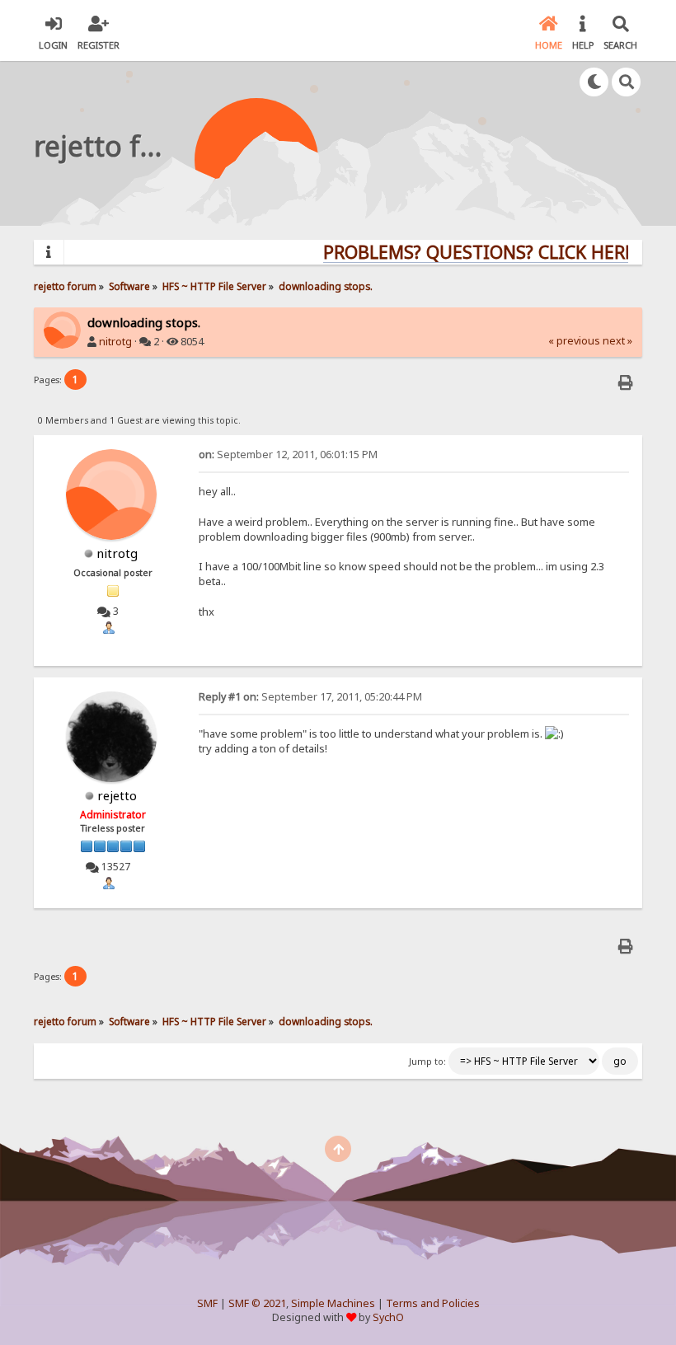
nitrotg (115, 342)
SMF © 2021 (257, 1303)
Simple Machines (333, 1303)
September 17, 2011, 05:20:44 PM (310, 697)
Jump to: (427, 1061)
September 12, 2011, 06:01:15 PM (288, 455)
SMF (207, 1303)
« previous (574, 341)
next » (617, 341)
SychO (388, 1317)
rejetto (117, 795)
